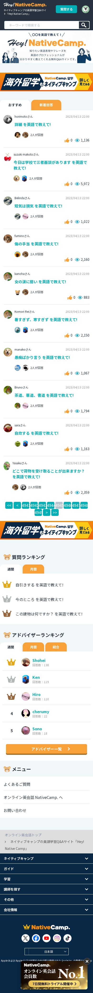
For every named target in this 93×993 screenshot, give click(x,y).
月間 (33, 569)
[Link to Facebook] (36, 938)
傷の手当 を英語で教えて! (36, 244)
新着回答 (46, 104)
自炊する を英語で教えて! (36, 433)
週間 (10, 569)
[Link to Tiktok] (67, 938)
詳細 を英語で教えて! (33, 124)
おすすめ (15, 104)
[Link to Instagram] (57, 938)
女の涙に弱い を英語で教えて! (40, 281)
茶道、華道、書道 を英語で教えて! (44, 395)
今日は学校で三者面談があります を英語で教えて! (50, 165)
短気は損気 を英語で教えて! (38, 206)
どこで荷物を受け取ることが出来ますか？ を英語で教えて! (48, 473)
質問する (66, 9)
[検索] (84, 25)
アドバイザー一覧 (46, 749)
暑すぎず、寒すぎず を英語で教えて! (46, 319)
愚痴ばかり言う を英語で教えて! (42, 357)
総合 (56, 647)
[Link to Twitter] (25, 938)
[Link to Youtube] (46, 938)
